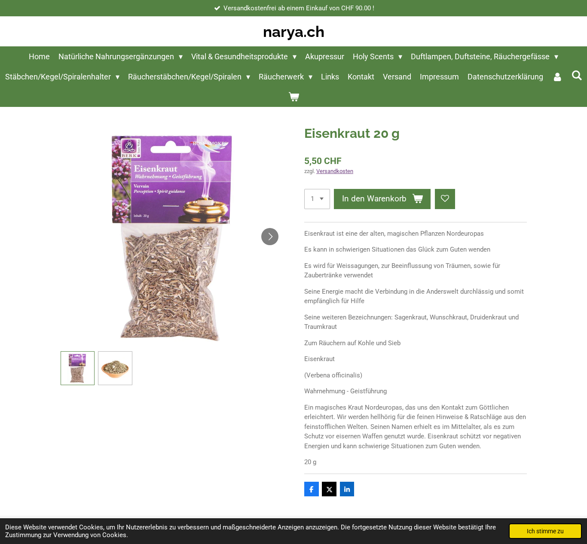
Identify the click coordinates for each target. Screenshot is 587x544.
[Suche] (576, 75)
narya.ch (293, 31)
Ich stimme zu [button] (545, 531)
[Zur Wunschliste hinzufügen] (445, 199)
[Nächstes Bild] (269, 236)
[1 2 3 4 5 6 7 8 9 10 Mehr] (317, 199)
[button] (78, 368)
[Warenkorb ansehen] (293, 97)
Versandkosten (334, 171)
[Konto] (557, 77)
